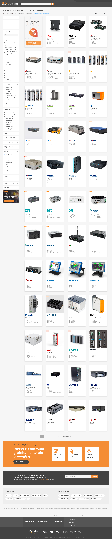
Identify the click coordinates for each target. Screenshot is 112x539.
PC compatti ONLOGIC (96, 498)
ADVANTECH (9, 53)
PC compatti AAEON (88, 495)
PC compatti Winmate (99, 495)
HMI (28, 498)
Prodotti (74, 5)
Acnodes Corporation (10, 42)
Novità (6, 27)
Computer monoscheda (20, 498)
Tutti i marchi (71, 518)
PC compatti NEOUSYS (64, 495)
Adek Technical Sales (10, 47)
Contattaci (55, 18)
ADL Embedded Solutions (11, 49)
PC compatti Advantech (76, 495)
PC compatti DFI (73, 498)
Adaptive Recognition (10, 45)
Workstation (8, 495)
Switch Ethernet (9, 498)
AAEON (7, 40)
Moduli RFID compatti (24, 495)
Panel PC (45, 495)
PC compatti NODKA (63, 498)
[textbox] (36, 4)
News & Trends (95, 5)
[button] (11, 31)
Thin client (15, 495)
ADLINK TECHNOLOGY (11, 51)
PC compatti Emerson (84, 498)
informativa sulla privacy (44, 479)
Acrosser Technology (10, 44)
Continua (66, 436)
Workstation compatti (36, 495)
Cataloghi (83, 5)
